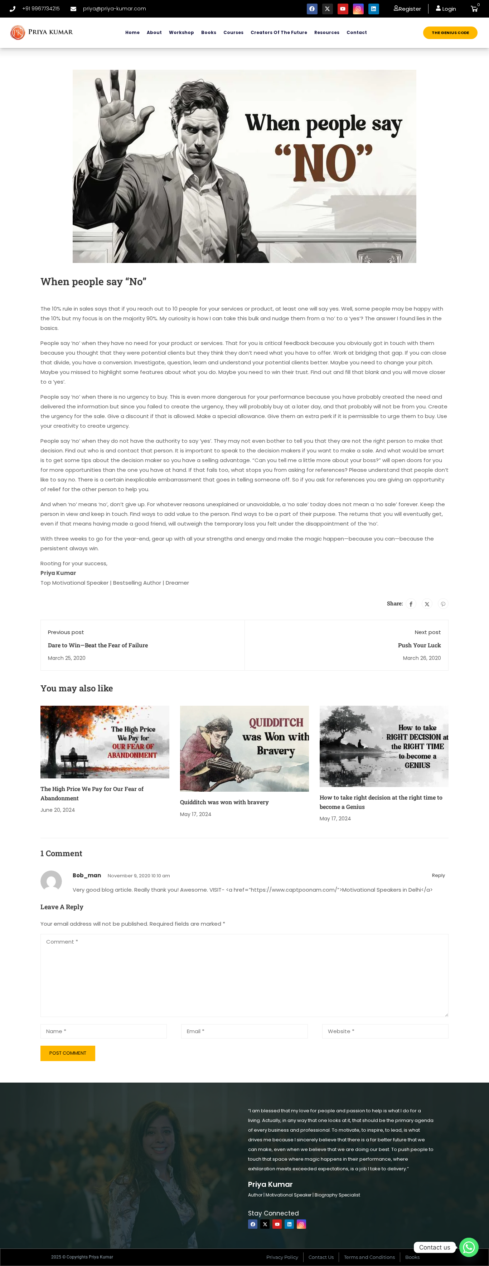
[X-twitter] (327, 9)
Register (410, 9)
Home (132, 32)
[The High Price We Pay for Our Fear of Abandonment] (104, 741)
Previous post (66, 632)
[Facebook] (312, 9)
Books (208, 32)
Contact (357, 32)
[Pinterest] (443, 603)
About (154, 32)
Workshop (181, 32)
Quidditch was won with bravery (224, 802)
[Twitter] (427, 603)
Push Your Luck (419, 645)
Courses (233, 32)
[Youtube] (343, 9)
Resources (326, 32)
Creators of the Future (279, 32)
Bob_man (87, 875)
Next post (428, 632)
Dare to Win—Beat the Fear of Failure (98, 645)
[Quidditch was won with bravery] (244, 748)
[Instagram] (358, 9)
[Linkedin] (373, 9)
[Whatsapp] (469, 1247)
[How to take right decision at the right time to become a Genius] (384, 746)
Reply (438, 875)
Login (448, 9)
